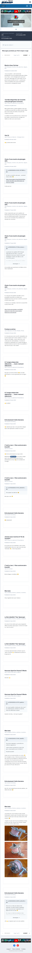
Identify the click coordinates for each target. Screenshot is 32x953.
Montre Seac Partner (11, 65)
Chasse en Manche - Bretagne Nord (15, 137)
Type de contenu (8, 45)
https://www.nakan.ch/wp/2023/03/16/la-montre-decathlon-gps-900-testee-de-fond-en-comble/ (15, 181)
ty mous (21, 247)
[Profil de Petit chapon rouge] (16, 29)
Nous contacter (16, 949)
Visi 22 (7, 135)
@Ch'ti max (13, 456)
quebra (21, 702)
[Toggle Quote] (6, 170)
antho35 (21, 487)
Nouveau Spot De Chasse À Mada (16, 670)
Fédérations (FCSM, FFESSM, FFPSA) (15, 330)
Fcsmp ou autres (10, 329)
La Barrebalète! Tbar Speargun (15, 617)
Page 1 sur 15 (17, 55)
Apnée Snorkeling (11, 421)
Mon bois (8, 591)
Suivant (25, 55)
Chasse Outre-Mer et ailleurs (14, 672)
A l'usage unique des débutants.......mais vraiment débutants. (14, 363)
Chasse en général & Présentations (15, 103)
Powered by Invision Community (16, 950)
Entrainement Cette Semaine (14, 420)
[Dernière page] (29, 55)
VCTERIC (22, 170)
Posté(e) (11, 70)
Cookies (23, 949)
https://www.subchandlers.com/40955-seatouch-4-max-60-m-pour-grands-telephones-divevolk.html (14, 311)
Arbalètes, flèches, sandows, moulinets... (16, 592)
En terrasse (10, 448)
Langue (8, 949)
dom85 (21, 738)
